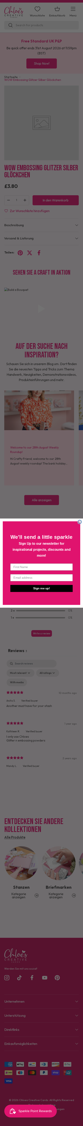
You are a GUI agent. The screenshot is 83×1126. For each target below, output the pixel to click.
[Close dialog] (80, 522)
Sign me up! (41, 588)
